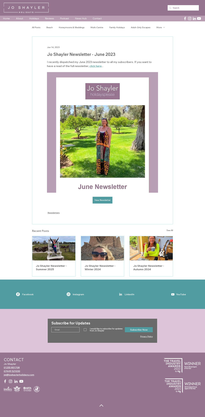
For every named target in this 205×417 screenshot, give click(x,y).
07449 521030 (12, 371)
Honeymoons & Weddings (71, 27)
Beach (49, 27)
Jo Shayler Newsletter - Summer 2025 (51, 267)
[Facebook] (185, 18)
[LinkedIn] (194, 18)
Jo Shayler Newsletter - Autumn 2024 (148, 267)
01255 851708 (12, 367)
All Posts (36, 27)
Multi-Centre (96, 27)
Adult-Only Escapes (140, 27)
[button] (20, 18)
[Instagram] (189, 18)
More (159, 27)
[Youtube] (199, 18)
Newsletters (54, 212)
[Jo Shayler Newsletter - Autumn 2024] (151, 248)
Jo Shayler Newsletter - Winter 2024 (100, 267)
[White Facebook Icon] (5, 381)
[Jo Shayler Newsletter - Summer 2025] (53, 248)
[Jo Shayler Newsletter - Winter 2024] (102, 248)
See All (170, 230)
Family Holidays (117, 27)
